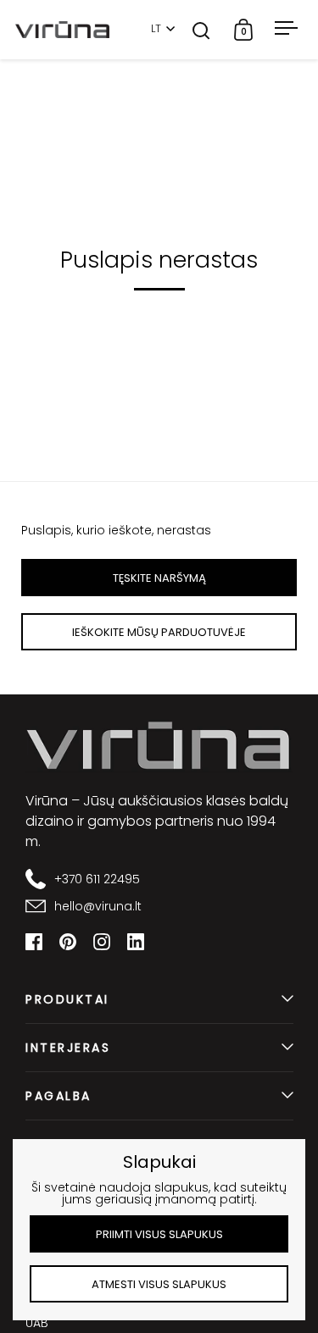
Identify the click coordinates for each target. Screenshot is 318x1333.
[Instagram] (101, 941)
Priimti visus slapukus (159, 1234)
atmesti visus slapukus (159, 1284)
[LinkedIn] (135, 941)
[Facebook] (33, 941)
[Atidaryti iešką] (201, 30)
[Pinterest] (67, 941)
